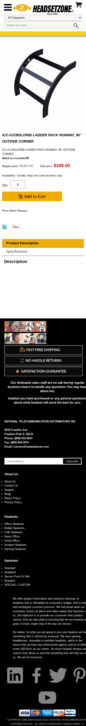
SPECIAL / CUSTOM (17, 584)
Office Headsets (14, 523)
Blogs (7, 494)
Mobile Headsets (14, 528)
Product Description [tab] (22, 243)
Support (9, 489)
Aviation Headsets (15, 544)
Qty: (5, 185)
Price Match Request (15, 210)
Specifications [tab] (16, 252)
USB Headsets (13, 532)
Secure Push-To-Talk (17, 576)
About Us (11, 474)
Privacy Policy (13, 502)
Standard (9, 568)
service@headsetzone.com (31, 446)
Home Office (12, 536)
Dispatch (9, 580)
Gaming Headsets (15, 549)
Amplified (10, 572)
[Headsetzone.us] (43, 8)
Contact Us (11, 485)
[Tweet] (4, 228)
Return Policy (12, 498)
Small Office (11, 540)
